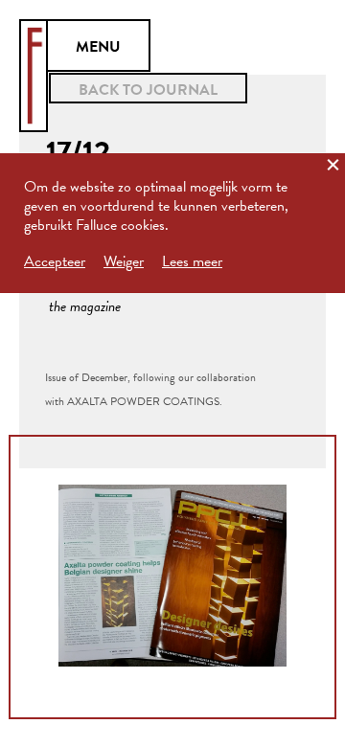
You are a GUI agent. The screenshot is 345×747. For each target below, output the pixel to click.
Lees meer (192, 261)
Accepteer (54, 261)
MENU (98, 46)
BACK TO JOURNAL (148, 90)
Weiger (124, 261)
